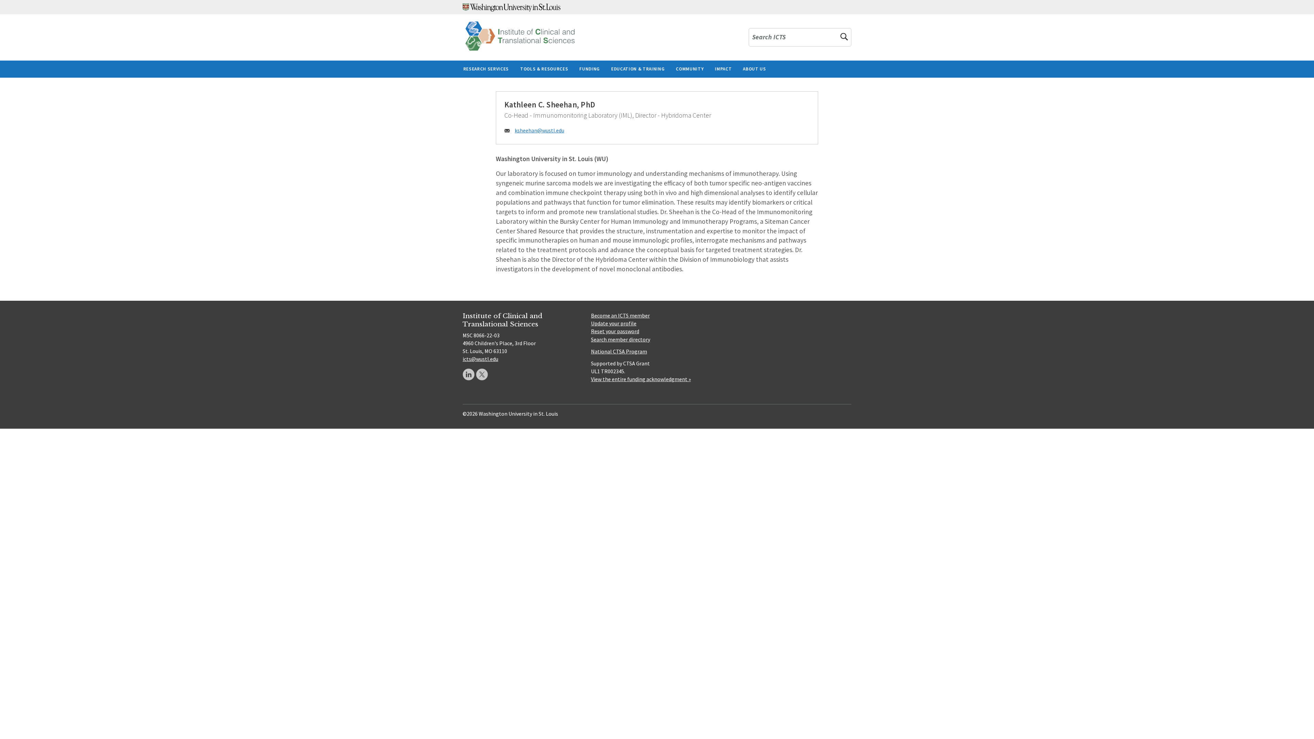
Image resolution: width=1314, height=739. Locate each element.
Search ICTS (769, 37)
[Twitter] (482, 374)
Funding (589, 69)
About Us (754, 69)
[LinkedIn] (469, 374)
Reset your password (615, 331)
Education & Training (638, 69)
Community (690, 69)
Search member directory (620, 339)
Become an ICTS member (620, 315)
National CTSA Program (619, 351)
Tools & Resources (544, 69)
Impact (723, 69)
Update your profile (613, 323)
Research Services (486, 69)
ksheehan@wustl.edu (539, 130)
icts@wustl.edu (480, 358)
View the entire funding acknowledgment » (641, 379)
